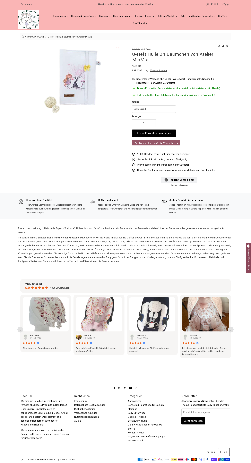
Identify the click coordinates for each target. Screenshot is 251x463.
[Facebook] (114, 388)
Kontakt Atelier (136, 432)
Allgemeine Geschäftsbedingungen (147, 436)
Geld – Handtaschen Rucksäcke (197, 16)
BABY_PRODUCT (35, 36)
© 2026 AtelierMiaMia (33, 459)
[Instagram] (119, 388)
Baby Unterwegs (121, 16)
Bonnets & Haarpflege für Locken (146, 404)
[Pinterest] (125, 388)
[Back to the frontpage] (23, 36)
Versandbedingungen (85, 412)
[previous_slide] (20, 329)
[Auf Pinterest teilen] (227, 46)
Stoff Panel (139, 23)
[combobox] (54, 4)
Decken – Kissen (144, 16)
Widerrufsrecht (136, 440)
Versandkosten (158, 70)
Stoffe (222, 16)
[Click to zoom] (117, 47)
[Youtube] (130, 388)
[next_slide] (231, 329)
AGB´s (77, 420)
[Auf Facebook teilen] (219, 46)
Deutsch (210, 452)
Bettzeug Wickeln (167, 16)
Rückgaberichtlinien (84, 409)
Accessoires (60, 16)
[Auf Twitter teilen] (223, 46)
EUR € (214, 4)
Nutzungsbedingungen (86, 416)
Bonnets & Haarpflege (83, 16)
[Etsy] (136, 388)
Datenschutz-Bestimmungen (89, 404)
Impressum (80, 401)
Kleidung (104, 16)
